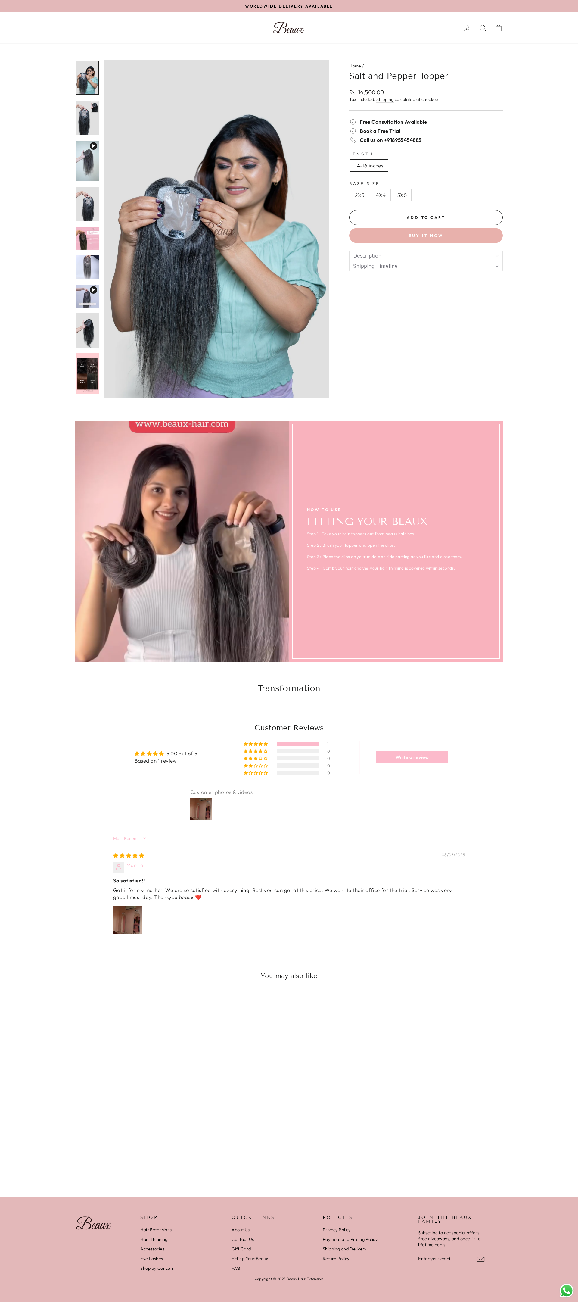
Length (361, 154)
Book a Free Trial (380, 131)
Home (355, 66)
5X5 (402, 195)
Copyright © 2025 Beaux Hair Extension (289, 1278)
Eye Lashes (151, 1258)
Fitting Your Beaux (250, 1258)
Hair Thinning (154, 1239)
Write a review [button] (412, 757)
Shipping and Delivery (345, 1249)
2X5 (359, 195)
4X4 (381, 195)
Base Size (364, 183)
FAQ (236, 1268)
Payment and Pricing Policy (350, 1239)
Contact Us (243, 1239)
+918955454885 (402, 140)
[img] (128, 855)
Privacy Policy (337, 1229)
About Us (241, 1229)
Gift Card (241, 1249)
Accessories (152, 1249)
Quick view (126, 1140)
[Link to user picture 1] (127, 920)
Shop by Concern (157, 1268)
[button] (426, 256)
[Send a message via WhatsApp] (566, 1290)
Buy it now (426, 235)
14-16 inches (369, 165)
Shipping (384, 99)
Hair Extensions (156, 1229)
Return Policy (336, 1258)
